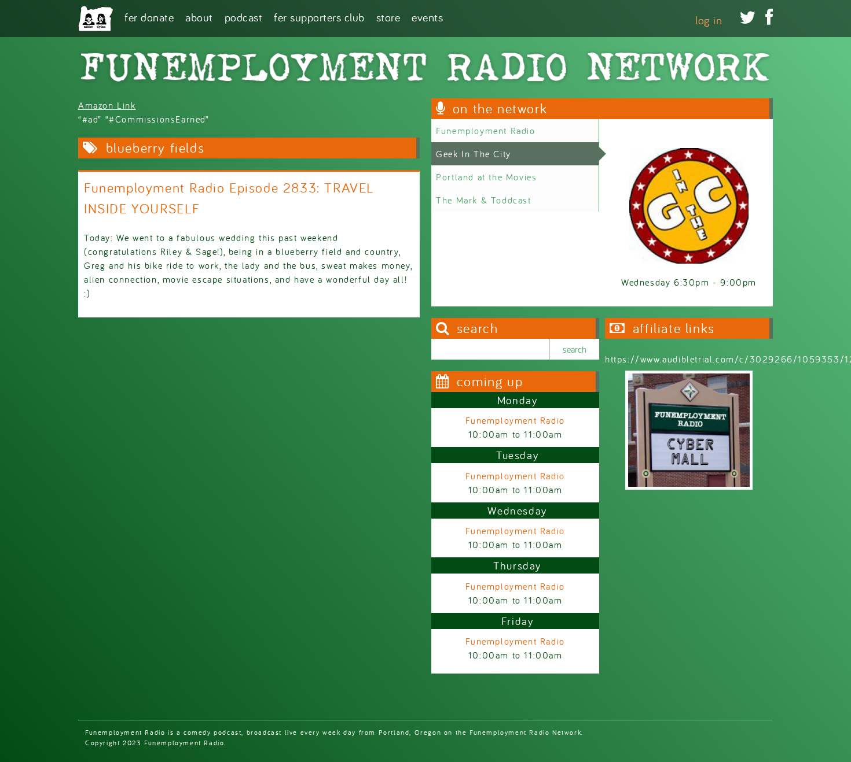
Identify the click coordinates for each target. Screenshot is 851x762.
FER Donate (149, 16)
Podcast (244, 16)
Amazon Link (107, 105)
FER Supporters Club (319, 16)
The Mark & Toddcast (483, 200)
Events (427, 16)
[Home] (95, 18)
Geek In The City (473, 154)
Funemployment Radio (485, 130)
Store (388, 16)
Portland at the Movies (486, 177)
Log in (708, 20)
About (199, 16)
